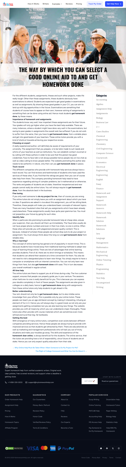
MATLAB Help (94, 411)
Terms (111, 457)
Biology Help (111, 417)
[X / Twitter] (112, 448)
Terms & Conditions (40, 428)
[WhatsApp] (101, 448)
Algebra (99, 104)
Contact (118, 457)
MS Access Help (95, 422)
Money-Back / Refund (41, 405)
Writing (99, 287)
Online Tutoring (103, 260)
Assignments (102, 113)
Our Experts (65, 422)
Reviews (69, 4)
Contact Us (65, 405)
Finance (100, 188)
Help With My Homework (111, 429)
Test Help (100, 278)
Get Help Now (113, 4)
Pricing (79, 4)
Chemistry (101, 144)
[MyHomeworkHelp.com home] (11, 365)
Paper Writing (111, 411)
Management (102, 242)
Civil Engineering (104, 148)
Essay (98, 184)
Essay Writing (94, 399)
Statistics (100, 273)
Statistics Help (112, 422)
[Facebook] (107, 448)
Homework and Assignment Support (103, 196)
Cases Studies (102, 131)
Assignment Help (104, 109)
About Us (64, 399)
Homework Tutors (113, 405)
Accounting (101, 99)
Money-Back (96, 457)
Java (98, 233)
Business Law (102, 122)
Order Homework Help (14, 399)
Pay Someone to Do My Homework (96, 429)
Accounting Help (95, 417)
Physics (99, 264)
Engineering (102, 175)
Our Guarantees (39, 399)
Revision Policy (38, 411)
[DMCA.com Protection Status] (14, 448)
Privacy (104, 457)
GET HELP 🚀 (89, 381)
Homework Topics (12, 422)
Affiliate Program (11, 428)
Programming (102, 269)
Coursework (101, 158)
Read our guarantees (110, 381)
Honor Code (37, 417)
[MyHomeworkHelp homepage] (13, 4)
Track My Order (94, 4)
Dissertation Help (113, 399)
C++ (98, 127)
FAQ (62, 411)
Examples (56, 4)
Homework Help (103, 213)
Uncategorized (103, 282)
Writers (46, 4)
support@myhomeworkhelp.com (41, 382)
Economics (101, 162)
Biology (99, 118)
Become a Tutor (67, 428)
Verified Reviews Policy (42, 422)
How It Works (33, 4)
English (99, 179)
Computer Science (104, 153)
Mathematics (102, 247)
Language (100, 238)
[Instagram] (118, 448)
